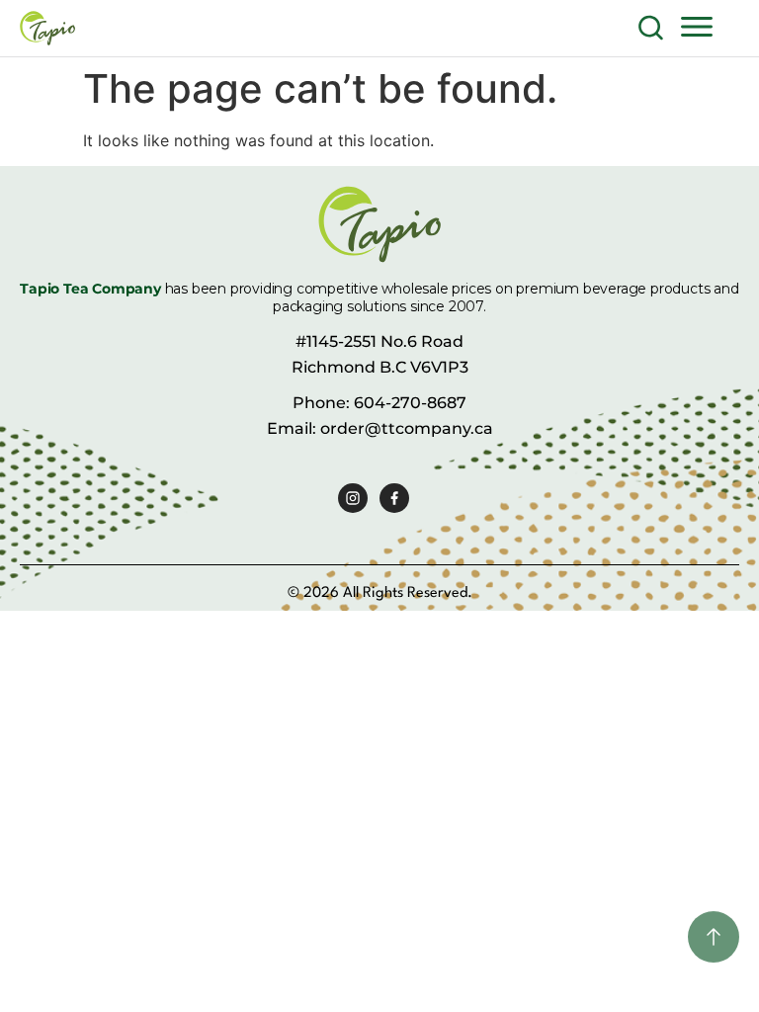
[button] (697, 26)
